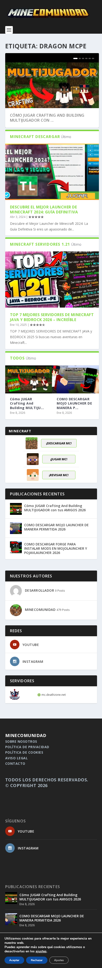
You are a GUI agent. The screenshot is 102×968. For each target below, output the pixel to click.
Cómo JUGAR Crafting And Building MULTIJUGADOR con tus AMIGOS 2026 (55, 507)
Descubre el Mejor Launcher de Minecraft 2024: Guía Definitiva (44, 209)
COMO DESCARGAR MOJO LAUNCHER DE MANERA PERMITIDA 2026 (56, 527)
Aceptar (14, 960)
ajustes (41, 951)
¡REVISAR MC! (59, 475)
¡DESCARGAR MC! (59, 443)
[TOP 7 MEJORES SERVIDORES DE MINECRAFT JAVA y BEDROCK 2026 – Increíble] (52, 279)
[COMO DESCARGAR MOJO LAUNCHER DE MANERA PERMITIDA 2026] (75, 379)
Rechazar (37, 960)
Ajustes (59, 960)
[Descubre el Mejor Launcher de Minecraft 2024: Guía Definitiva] (52, 172)
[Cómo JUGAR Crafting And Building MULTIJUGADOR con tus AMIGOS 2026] (28, 379)
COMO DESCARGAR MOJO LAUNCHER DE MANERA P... (74, 403)
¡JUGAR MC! (58, 459)
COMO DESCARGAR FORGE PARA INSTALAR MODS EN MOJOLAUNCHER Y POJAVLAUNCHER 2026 (55, 548)
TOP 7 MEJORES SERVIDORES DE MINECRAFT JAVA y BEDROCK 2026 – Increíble (52, 317)
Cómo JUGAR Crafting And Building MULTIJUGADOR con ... (47, 118)
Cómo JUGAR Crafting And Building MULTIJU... (27, 403)
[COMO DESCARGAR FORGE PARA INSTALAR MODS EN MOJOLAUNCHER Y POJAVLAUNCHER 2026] (16, 547)
